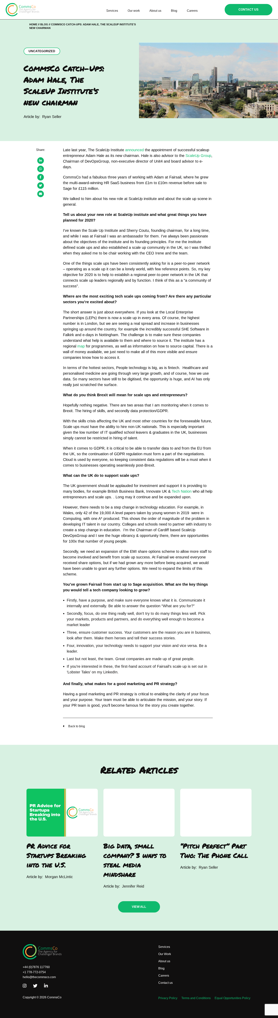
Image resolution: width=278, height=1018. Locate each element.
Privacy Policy (167, 998)
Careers (163, 975)
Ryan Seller (51, 117)
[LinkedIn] (40, 160)
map (81, 346)
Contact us (165, 982)
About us (164, 961)
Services (164, 946)
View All (139, 906)
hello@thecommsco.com (39, 977)
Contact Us (248, 9)
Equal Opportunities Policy (232, 998)
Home (33, 24)
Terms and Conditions (196, 998)
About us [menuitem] (155, 10)
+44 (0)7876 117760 (36, 967)
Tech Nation (182, 491)
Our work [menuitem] (134, 10)
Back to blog (76, 726)
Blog (44, 24)
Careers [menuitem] (192, 10)
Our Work (164, 954)
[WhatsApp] (40, 169)
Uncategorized (42, 51)
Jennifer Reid (133, 886)
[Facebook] (40, 177)
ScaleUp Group (198, 156)
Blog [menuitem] (174, 10)
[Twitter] (40, 185)
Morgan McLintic (59, 877)
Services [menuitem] (112, 10)
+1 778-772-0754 (34, 972)
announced (134, 150)
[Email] (40, 194)
